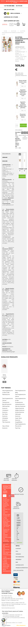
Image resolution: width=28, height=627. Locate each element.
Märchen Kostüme (20, 406)
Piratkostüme (19, 402)
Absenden (12, 495)
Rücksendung (20, 556)
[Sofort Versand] (16, 475)
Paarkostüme (6, 394)
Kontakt (18, 548)
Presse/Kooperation (22, 567)
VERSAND (4, 157)
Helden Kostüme (19, 410)
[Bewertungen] (21, 489)
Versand (18, 554)
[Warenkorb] (24, 24)
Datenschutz (20, 565)
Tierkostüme (5, 402)
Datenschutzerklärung (9, 542)
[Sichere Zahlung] (8, 475)
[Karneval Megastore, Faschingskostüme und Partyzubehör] (4, 24)
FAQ (17, 551)
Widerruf (18, 559)
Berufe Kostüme (6, 404)
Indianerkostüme (19, 404)
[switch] (3, 625)
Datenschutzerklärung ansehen (8, 608)
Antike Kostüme (19, 412)
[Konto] (18, 24)
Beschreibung (6, 153)
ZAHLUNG (4, 161)
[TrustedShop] (6, 13)
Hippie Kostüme (19, 408)
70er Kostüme (6, 422)
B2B (17, 562)
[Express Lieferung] (18, 503)
